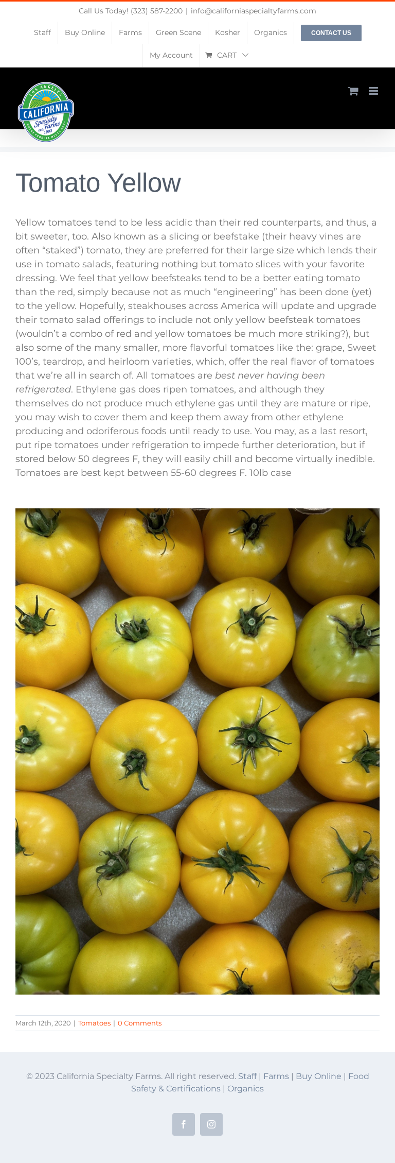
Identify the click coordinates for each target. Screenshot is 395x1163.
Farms (276, 1076)
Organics (245, 1088)
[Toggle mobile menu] (374, 90)
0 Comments (139, 1023)
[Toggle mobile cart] (353, 90)
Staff (247, 1076)
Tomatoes (94, 1023)
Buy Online (320, 1076)
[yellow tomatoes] (197, 513)
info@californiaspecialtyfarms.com (253, 10)
